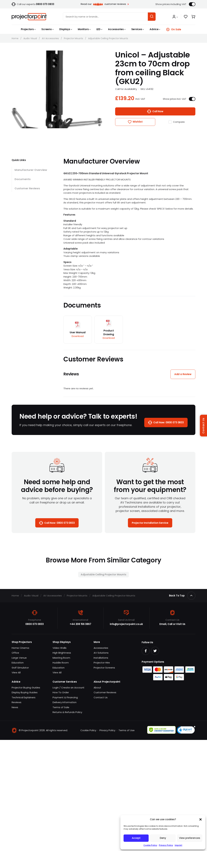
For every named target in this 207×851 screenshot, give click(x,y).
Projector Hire (102, 662)
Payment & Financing (65, 697)
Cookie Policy (150, 845)
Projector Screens (104, 667)
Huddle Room (61, 662)
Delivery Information (64, 702)
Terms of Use (127, 730)
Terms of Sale (61, 707)
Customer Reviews (27, 188)
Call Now (157, 111)
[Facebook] (146, 651)
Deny (163, 838)
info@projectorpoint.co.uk (126, 624)
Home (15, 38)
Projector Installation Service (150, 523)
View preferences (189, 838)
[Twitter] (155, 651)
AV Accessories (50, 38)
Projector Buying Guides (26, 687)
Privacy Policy (166, 845)
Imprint (178, 845)
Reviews (16, 702)
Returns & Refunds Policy (67, 712)
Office (15, 652)
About (97, 687)
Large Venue (19, 657)
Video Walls (59, 648)
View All (16, 672)
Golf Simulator (20, 667)
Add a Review (182, 374)
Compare (179, 122)
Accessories (101, 648)
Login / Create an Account (68, 687)
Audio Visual (30, 38)
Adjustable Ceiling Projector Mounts (108, 38)
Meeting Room (61, 657)
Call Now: (168, 422)
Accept (136, 838)
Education (18, 662)
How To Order (61, 692)
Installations (101, 657)
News (15, 707)
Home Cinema (20, 648)
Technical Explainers (23, 697)
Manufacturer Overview (31, 170)
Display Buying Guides (25, 692)
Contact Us (101, 697)
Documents (23, 179)
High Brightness (62, 652)
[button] (200, 819)
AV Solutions (101, 652)
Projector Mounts (73, 38)
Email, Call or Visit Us (172, 624)
